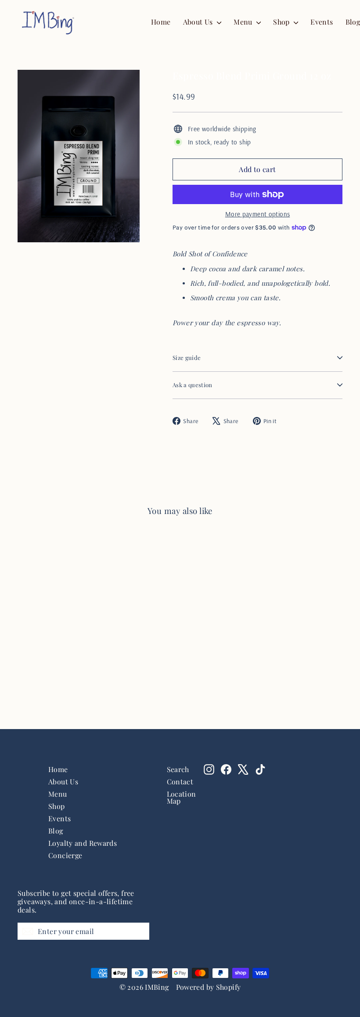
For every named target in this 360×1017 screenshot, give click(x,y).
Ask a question (192, 384)
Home (161, 21)
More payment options (257, 214)
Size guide (187, 357)
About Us (199, 21)
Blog (55, 830)
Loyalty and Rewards (82, 843)
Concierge (65, 855)
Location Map (179, 797)
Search (178, 769)
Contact (179, 781)
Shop (282, 21)
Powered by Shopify (208, 987)
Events (321, 21)
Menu (244, 21)
